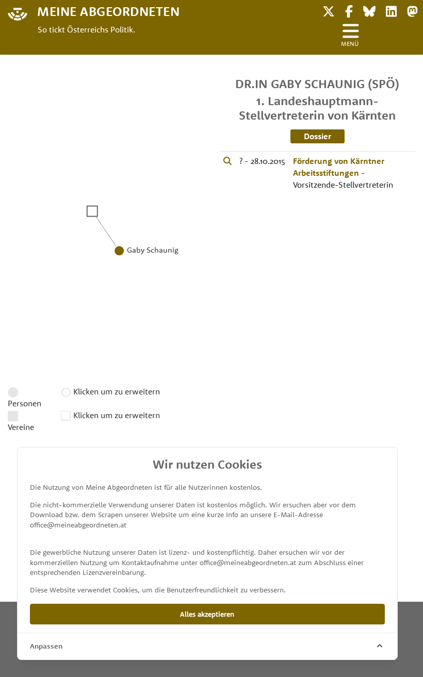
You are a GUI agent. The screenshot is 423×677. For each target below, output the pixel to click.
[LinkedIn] (391, 10)
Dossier (317, 136)
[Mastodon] (412, 10)
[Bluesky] (369, 10)
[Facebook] (349, 10)
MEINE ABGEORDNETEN (108, 10)
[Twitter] (328, 10)
